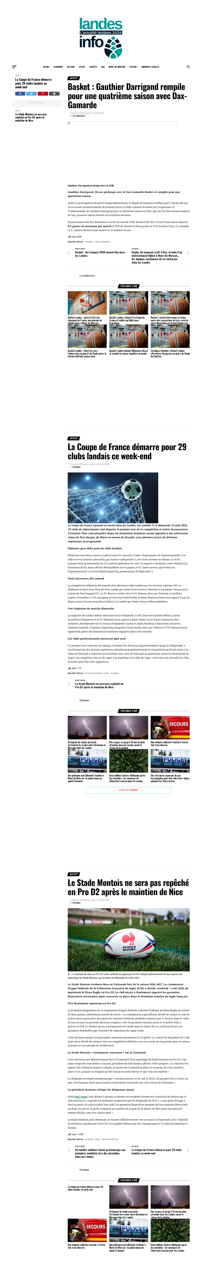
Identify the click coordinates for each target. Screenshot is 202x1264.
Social (46, 66)
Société (93, 66)
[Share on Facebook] (20, 94)
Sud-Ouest (81, 1096)
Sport (82, 66)
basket (90, 242)
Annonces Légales (150, 66)
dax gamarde (103, 242)
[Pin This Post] (43, 94)
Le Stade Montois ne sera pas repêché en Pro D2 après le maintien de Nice (31, 117)
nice (98, 1139)
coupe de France (94, 673)
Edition (132, 66)
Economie (58, 66)
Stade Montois (110, 1139)
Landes (115, 673)
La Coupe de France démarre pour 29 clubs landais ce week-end (33, 83)
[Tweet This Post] (31, 94)
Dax (103, 66)
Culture (71, 66)
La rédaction (79, 116)
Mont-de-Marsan (117, 66)
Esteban (77, 467)
